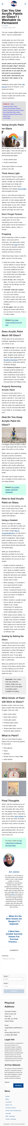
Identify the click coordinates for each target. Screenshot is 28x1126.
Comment (5, 956)
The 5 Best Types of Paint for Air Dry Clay (13, 322)
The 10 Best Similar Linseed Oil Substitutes (12, 489)
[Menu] (2, 4)
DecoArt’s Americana (10, 360)
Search (7, 1082)
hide (12, 104)
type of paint (22, 189)
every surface (19, 816)
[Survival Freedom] (14, 4)
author (13, 894)
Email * (6, 983)
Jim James (5, 25)
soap (15, 244)
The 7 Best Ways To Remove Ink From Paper (13, 843)
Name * (6, 976)
